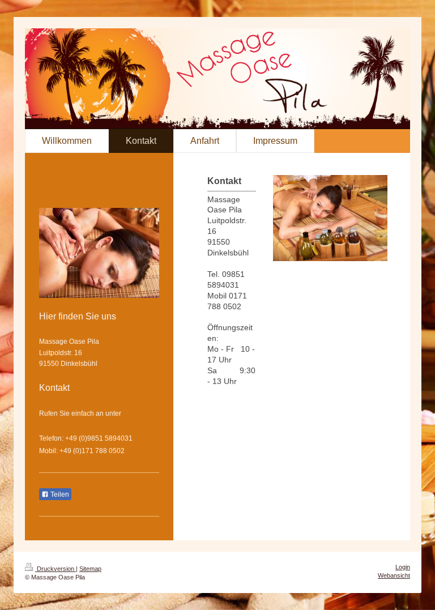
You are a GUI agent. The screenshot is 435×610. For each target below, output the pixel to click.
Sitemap (90, 568)
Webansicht (394, 575)
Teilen (59, 494)
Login (402, 567)
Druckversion (55, 568)
